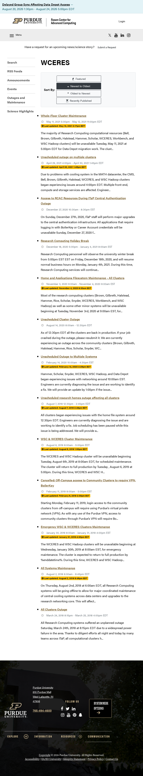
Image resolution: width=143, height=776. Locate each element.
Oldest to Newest (80, 93)
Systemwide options (101, 705)
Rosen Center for (63, 21)
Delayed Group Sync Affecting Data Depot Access (36, 4)
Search (12, 62)
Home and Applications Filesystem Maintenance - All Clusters (82, 278)
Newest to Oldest (80, 86)
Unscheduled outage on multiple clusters (68, 157)
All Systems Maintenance (58, 568)
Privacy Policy (96, 759)
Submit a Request (107, 47)
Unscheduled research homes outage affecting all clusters (80, 398)
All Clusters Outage (54, 609)
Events (12, 89)
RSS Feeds (14, 71)
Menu (19, 34)
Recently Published (80, 100)
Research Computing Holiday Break (65, 241)
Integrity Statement (74, 759)
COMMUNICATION (99, 736)
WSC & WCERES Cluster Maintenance (67, 439)
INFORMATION (43, 736)
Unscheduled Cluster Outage (60, 319)
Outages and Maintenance (16, 100)
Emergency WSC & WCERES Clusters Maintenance (75, 527)
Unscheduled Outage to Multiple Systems (69, 356)
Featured (80, 79)
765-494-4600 (42, 710)
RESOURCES (68, 736)
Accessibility (32, 759)
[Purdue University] (29, 22)
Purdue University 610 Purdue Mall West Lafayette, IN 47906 (43, 694)
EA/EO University (51, 759)
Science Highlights (20, 111)
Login (122, 21)
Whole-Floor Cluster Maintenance (63, 115)
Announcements (18, 80)
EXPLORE (12, 736)
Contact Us (112, 759)
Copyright (44, 755)
